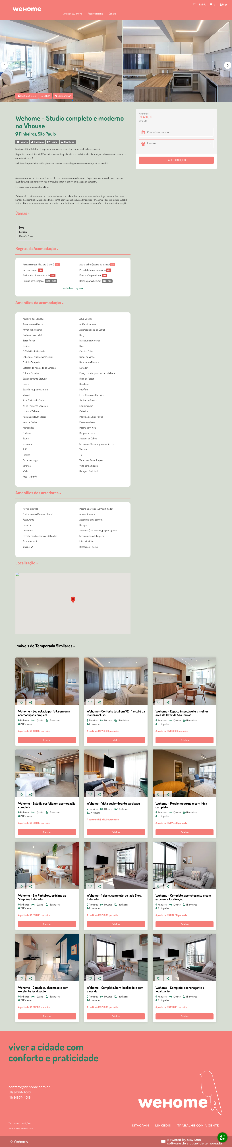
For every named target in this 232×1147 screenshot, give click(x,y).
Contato (112, 13)
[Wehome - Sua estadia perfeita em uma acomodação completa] (47, 681)
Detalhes (47, 740)
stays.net (194, 1140)
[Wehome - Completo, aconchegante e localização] (184, 957)
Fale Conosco (176, 160)
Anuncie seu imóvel (72, 13)
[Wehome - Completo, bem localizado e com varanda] (116, 957)
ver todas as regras (72, 288)
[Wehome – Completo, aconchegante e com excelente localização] (184, 865)
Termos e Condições (20, 1123)
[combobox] (180, 144)
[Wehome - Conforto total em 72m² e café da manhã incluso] (116, 681)
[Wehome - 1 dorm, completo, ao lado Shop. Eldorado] (116, 865)
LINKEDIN (163, 1125)
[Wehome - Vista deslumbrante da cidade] (116, 773)
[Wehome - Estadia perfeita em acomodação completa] (47, 773)
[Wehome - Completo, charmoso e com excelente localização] (47, 957)
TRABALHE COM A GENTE (198, 1125)
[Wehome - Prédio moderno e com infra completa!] (184, 773)
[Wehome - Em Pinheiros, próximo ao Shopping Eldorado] (47, 865)
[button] (227, 65)
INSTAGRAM (139, 1125)
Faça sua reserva (95, 13)
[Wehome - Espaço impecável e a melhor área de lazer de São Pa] (184, 681)
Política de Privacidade (21, 1128)
